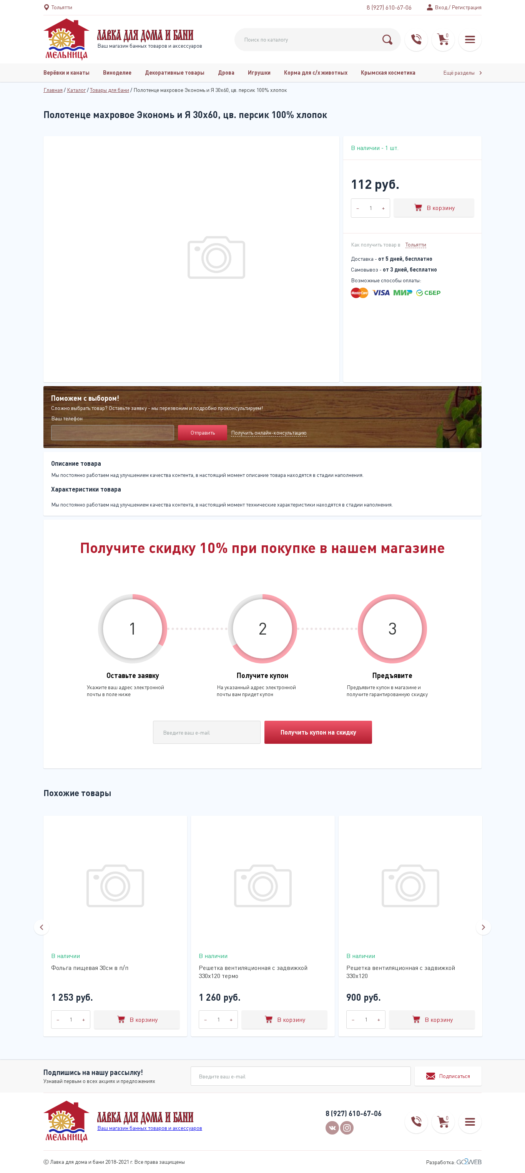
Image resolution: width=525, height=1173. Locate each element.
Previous (41, 927)
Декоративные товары (174, 72)
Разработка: (441, 1162)
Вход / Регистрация (458, 7)
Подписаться (454, 1076)
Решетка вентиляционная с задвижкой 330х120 (400, 972)
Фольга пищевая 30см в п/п (89, 967)
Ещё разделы (459, 72)
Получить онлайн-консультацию (269, 432)
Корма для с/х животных (315, 72)
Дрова (226, 72)
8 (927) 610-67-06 (389, 7)
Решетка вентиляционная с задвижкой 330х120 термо (253, 972)
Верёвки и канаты (66, 72)
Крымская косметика (388, 72)
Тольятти (415, 244)
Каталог (76, 90)
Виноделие (117, 72)
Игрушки (259, 72)
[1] (387, 39)
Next (483, 927)
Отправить (203, 432)
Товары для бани (109, 90)
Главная (53, 90)
